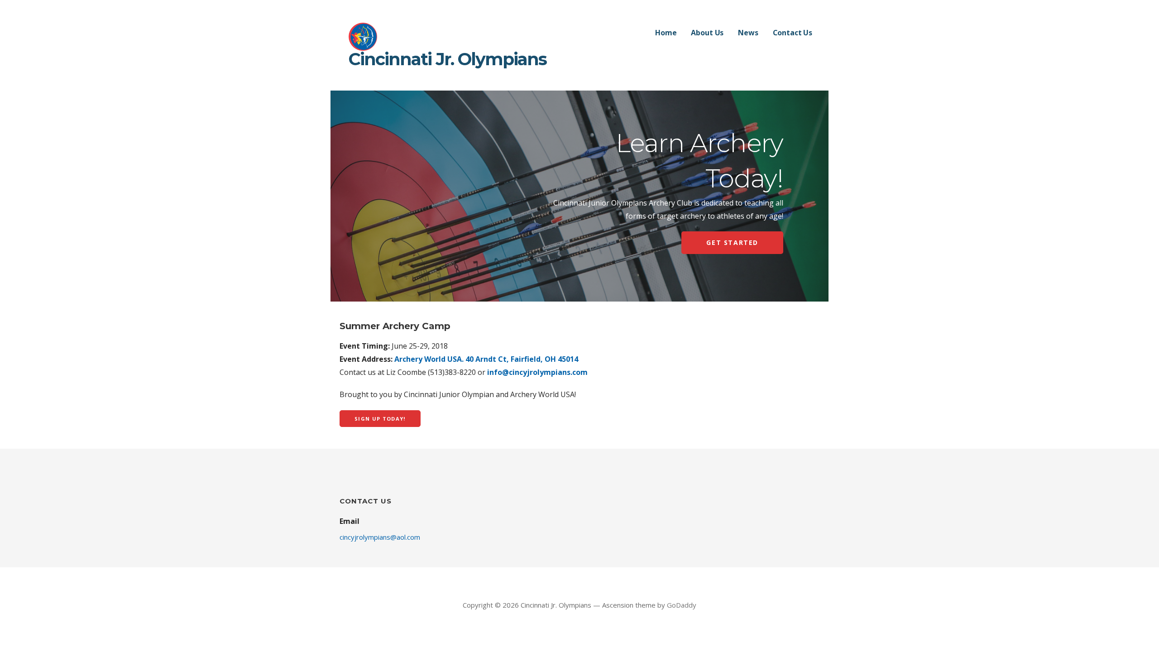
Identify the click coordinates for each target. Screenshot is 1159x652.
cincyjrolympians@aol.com (380, 537)
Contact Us (792, 33)
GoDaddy (681, 604)
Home (665, 33)
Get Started (732, 242)
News (748, 33)
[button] (380, 418)
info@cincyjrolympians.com (537, 372)
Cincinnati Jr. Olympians (447, 59)
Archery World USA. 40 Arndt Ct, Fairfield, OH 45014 (486, 359)
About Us (707, 33)
